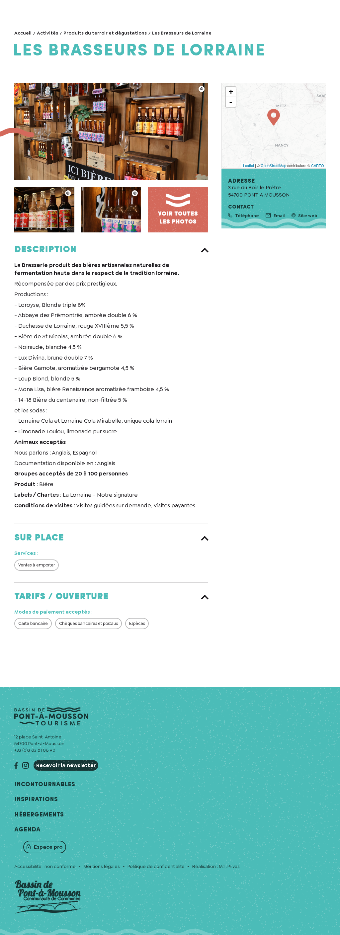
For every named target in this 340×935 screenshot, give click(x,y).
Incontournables (44, 785)
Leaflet (248, 165)
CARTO (317, 165)
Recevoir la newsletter (66, 765)
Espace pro (48, 846)
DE (299, 7)
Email (279, 215)
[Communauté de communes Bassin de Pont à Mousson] (47, 897)
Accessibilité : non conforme (45, 866)
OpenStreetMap (273, 165)
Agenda (27, 830)
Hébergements (39, 815)
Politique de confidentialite (156, 866)
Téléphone (247, 215)
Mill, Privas (229, 866)
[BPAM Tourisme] (111, 131)
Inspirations (36, 800)
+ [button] (231, 92)
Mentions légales (101, 866)
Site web (307, 215)
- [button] (230, 102)
